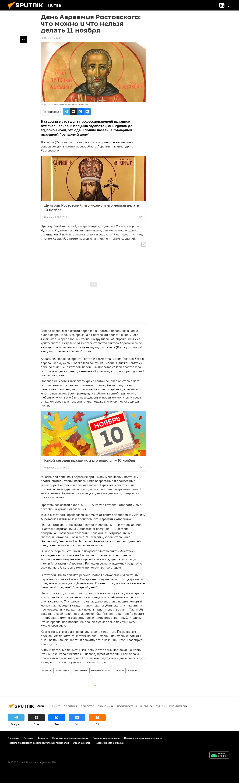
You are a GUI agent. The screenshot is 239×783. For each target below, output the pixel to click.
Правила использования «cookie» (143, 738)
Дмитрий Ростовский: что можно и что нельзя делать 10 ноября (91, 207)
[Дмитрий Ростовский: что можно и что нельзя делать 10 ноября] (93, 178)
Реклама (28, 738)
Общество (47, 670)
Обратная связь (81, 742)
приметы (132, 670)
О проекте (13, 738)
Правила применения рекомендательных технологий (38, 742)
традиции (119, 670)
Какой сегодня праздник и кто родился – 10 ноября (89, 460)
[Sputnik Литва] (27, 9)
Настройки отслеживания (109, 742)
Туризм (161, 706)
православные (80, 670)
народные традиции (101, 670)
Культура (146, 706)
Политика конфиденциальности (70, 738)
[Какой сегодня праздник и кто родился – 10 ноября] (93, 433)
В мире (55, 706)
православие (62, 670)
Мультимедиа (178, 706)
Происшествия (127, 706)
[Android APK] (219, 755)
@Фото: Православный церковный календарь (65, 104)
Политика (70, 706)
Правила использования (106, 738)
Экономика (106, 706)
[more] (140, 216)
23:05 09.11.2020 (50, 38)
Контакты (42, 738)
